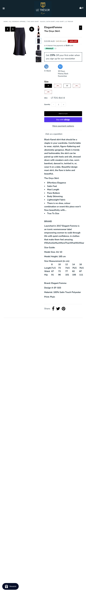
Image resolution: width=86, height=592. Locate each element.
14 (76, 86)
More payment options (63, 126)
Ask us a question (53, 134)
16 (48, 92)
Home (6, 21)
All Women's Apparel (17, 21)
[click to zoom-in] (31, 29)
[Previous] (7, 29)
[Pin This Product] (63, 308)
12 (67, 86)
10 (58, 86)
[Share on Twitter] (58, 308)
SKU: (46, 98)
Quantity (47, 104)
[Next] (13, 29)
